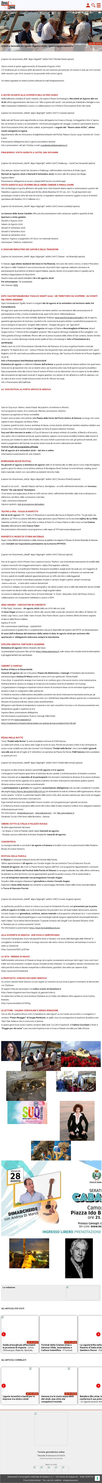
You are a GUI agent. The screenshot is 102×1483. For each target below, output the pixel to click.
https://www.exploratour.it (47, 651)
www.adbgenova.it (43, 813)
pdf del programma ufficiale (24, 447)
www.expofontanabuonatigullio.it (69, 317)
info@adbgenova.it (25, 813)
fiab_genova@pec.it (65, 813)
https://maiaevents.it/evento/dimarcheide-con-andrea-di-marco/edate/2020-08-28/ (38, 723)
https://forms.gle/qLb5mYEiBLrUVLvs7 (28, 791)
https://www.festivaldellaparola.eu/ (44, 928)
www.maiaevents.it (23, 720)
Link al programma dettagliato (31, 504)
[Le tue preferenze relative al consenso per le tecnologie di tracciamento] (97, 1478)
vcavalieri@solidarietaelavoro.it (53, 145)
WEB (15, 285)
